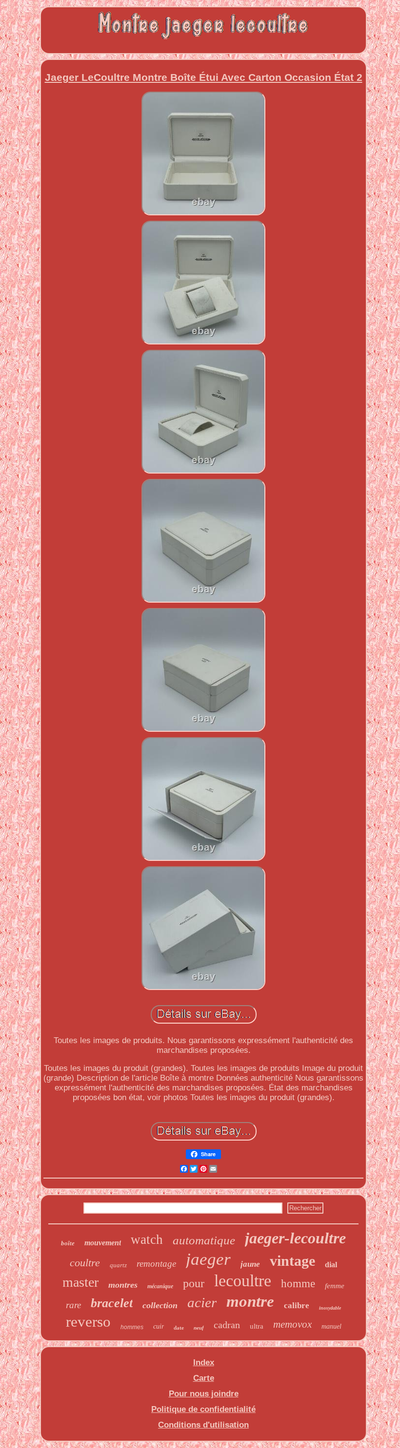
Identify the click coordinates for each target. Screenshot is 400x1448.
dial (331, 1264)
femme (334, 1286)
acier (202, 1302)
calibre (296, 1305)
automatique (204, 1240)
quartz (118, 1265)
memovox (292, 1324)
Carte (203, 1378)
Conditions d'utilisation (203, 1424)
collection (160, 1305)
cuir (158, 1326)
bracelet (112, 1303)
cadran (227, 1324)
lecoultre (242, 1281)
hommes (131, 1327)
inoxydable (330, 1308)
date (179, 1328)
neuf (199, 1328)
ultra (256, 1326)
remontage (156, 1263)
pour (193, 1283)
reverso (88, 1321)
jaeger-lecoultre (295, 1238)
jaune (250, 1264)
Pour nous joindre (204, 1393)
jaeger (208, 1259)
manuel (331, 1326)
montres (123, 1285)
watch (147, 1239)
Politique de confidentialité (203, 1409)
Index (203, 1362)
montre (250, 1301)
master (80, 1282)
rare (73, 1305)
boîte (68, 1243)
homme (298, 1283)
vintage (292, 1261)
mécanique (160, 1286)
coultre (85, 1263)
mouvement (102, 1242)
